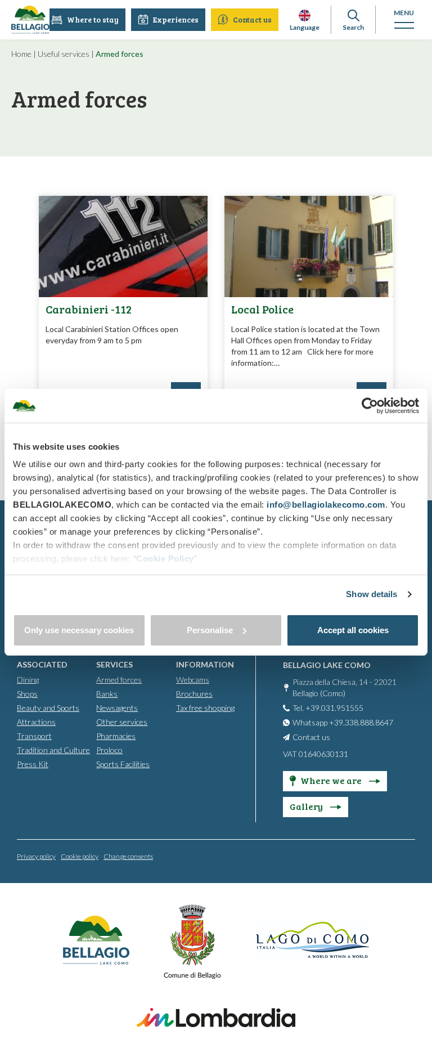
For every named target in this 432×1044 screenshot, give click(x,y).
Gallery (307, 806)
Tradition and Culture (53, 750)
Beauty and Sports (48, 708)
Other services (121, 722)
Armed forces (119, 679)
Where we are (331, 780)
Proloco (109, 750)
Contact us (252, 19)
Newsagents (117, 708)
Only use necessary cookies (79, 630)
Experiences (176, 19)
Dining (28, 679)
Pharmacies (116, 736)
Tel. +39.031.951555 (327, 708)
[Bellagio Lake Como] (30, 20)
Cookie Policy (165, 558)
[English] (304, 15)
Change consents (128, 856)
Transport (34, 736)
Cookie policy (79, 856)
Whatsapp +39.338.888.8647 (342, 722)
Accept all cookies (353, 630)
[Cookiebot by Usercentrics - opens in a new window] (370, 405)
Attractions (36, 722)
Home (21, 54)
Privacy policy (36, 856)
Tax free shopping (205, 708)
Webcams (192, 679)
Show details (371, 594)
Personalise (210, 630)
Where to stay (93, 19)
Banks (107, 693)
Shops (27, 693)
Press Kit (32, 764)
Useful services (63, 54)
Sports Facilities (123, 764)
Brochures (194, 693)
